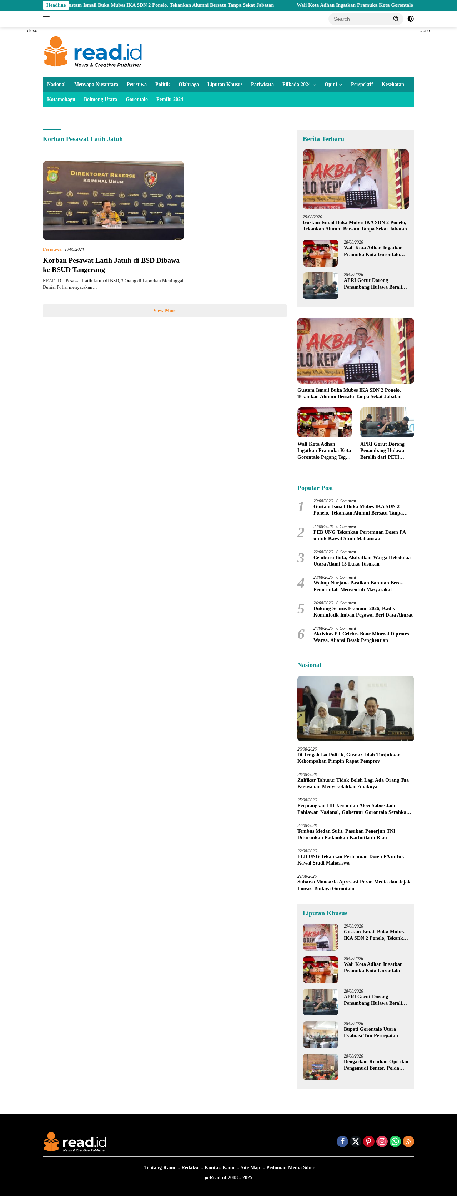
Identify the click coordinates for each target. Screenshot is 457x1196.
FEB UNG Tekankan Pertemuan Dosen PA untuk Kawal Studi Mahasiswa (359, 535)
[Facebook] (342, 1142)
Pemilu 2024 (169, 99)
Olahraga (189, 84)
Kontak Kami (220, 1167)
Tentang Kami (159, 1167)
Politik (162, 84)
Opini (331, 84)
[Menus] (47, 19)
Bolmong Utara (100, 99)
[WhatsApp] (395, 1142)
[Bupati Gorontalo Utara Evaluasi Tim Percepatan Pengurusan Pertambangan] (320, 1034)
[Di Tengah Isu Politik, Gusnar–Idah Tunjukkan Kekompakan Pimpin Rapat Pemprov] (355, 708)
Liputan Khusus (224, 84)
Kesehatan (393, 84)
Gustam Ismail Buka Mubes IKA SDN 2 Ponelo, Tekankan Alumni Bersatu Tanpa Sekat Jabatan (136, 5)
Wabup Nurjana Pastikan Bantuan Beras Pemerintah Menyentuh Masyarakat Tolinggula (357, 586)
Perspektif (362, 84)
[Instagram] (382, 1142)
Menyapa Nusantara (96, 84)
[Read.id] (93, 51)
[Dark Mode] (410, 19)
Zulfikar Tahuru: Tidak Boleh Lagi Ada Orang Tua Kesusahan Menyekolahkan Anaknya (353, 783)
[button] (396, 18)
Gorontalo (137, 99)
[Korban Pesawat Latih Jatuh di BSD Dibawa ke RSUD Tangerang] (113, 200)
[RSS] (408, 1142)
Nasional (56, 84)
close (32, 30)
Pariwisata (262, 84)
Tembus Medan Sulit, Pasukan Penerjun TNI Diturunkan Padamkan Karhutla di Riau (346, 834)
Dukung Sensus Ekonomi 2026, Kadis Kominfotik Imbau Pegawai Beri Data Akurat (363, 612)
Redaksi (190, 1167)
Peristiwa (137, 84)
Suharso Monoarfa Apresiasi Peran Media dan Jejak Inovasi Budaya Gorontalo (354, 885)
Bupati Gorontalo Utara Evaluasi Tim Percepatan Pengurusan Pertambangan (373, 1033)
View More (164, 310)
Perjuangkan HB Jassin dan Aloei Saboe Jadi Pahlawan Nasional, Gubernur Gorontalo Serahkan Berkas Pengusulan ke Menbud (353, 809)
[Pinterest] (369, 1142)
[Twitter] (355, 1142)
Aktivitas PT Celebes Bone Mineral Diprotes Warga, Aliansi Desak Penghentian (361, 637)
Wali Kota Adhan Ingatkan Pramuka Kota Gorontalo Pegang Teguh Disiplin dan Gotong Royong (373, 251)
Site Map (250, 1167)
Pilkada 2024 (296, 84)
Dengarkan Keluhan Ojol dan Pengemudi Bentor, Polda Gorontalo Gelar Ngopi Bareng (376, 1065)
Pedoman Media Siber (290, 1167)
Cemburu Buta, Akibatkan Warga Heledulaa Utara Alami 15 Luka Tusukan (362, 561)
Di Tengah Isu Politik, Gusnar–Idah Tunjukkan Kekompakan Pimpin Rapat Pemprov (349, 758)
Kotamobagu (61, 99)
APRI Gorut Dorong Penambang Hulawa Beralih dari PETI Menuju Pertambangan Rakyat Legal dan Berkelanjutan (375, 284)
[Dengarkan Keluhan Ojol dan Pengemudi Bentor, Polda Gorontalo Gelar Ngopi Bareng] (320, 1067)
